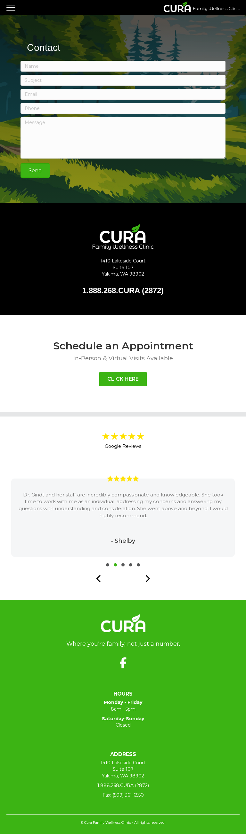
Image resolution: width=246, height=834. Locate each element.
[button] (35, 170)
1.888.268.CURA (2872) (123, 785)
